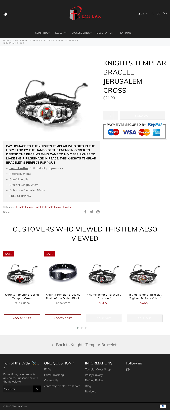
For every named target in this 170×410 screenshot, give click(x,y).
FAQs (47, 369)
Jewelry (60, 32)
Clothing (41, 32)
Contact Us (51, 380)
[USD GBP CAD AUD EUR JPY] (142, 14)
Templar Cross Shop (98, 369)
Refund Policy (94, 380)
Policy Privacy (94, 375)
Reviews (90, 391)
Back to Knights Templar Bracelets (86, 344)
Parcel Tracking (54, 375)
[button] (78, 328)
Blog (88, 386)
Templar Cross (19, 406)
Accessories (81, 32)
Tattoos (126, 32)
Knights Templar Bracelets (30, 206)
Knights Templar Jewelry (58, 206)
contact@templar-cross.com (62, 386)
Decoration (104, 32)
